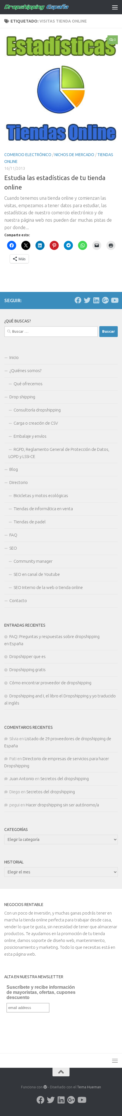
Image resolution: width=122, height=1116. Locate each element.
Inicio (14, 357)
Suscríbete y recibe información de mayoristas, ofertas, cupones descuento (41, 992)
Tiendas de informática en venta (43, 508)
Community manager (33, 561)
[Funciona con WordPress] (45, 1087)
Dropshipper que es (27, 656)
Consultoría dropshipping (37, 409)
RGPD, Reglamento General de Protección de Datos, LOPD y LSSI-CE (59, 453)
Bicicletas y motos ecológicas (41, 495)
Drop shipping (22, 396)
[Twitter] (87, 300)
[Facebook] (78, 300)
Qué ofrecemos (28, 383)
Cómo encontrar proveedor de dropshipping (50, 682)
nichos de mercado (74, 154)
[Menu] (115, 7)
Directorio (18, 482)
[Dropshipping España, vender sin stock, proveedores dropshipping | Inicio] (48, 7)
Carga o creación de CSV (36, 423)
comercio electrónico (27, 154)
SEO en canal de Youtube (37, 574)
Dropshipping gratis (27, 669)
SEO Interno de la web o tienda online (48, 587)
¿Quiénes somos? (25, 370)
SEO (13, 548)
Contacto (18, 600)
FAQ (13, 534)
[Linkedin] (96, 300)
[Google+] (105, 300)
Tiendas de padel (30, 521)
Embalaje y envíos (30, 436)
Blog (13, 469)
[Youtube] (114, 300)
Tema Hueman (89, 1087)
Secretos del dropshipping (64, 778)
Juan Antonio (21, 778)
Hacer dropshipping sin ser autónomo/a (62, 804)
